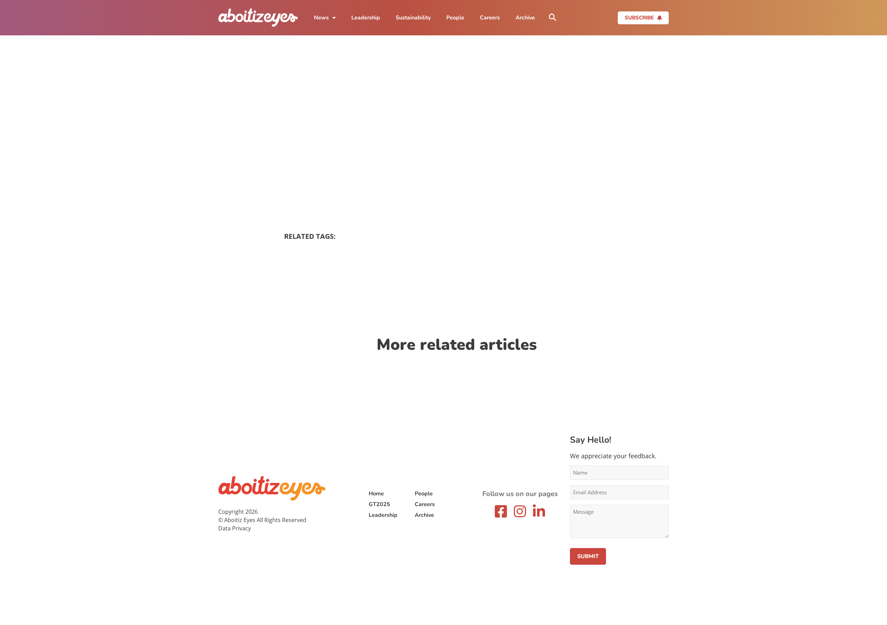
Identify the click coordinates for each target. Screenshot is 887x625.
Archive (525, 17)
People (455, 17)
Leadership (365, 17)
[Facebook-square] (501, 511)
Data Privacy (234, 528)
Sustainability (413, 17)
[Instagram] (520, 511)
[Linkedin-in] (539, 511)
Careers (490, 17)
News (321, 17)
